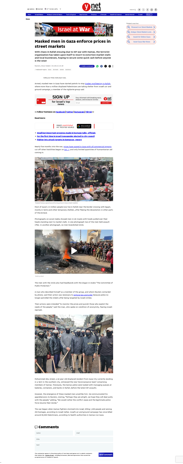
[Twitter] (105, 66)
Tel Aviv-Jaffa (53, 9)
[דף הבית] (91, 11)
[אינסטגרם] (151, 9)
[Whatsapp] (97, 66)
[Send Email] (109, 66)
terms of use (49, 455)
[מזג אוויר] (45, 9)
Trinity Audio (54, 78)
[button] (155, 9)
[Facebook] (101, 66)
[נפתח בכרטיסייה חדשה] (139, 9)
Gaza (49, 70)
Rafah (62, 70)
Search (132, 10)
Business (68, 70)
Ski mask (55, 70)
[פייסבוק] (147, 9)
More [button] (148, 14)
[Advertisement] (174, 32)
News (28, 19)
